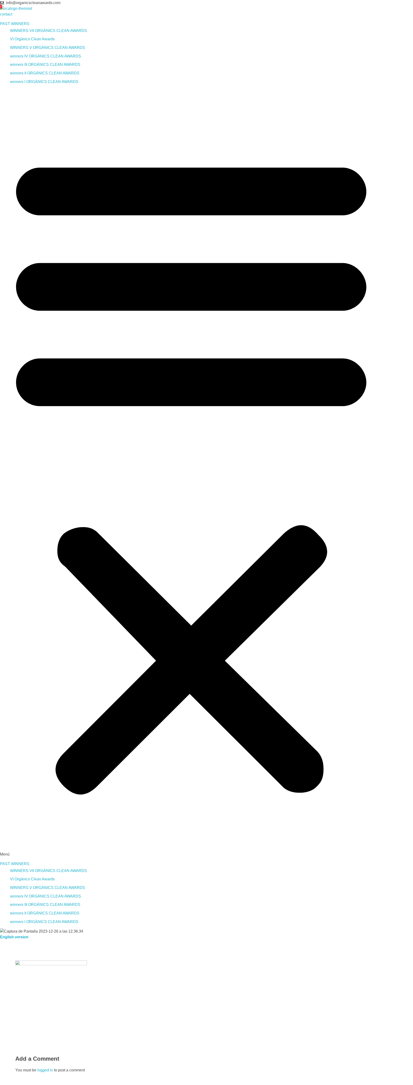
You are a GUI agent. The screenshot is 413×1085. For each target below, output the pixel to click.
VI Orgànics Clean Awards (32, 39)
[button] (191, 472)
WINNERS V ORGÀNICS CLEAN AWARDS (47, 48)
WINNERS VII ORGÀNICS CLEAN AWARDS (48, 31)
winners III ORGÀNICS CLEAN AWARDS (45, 64)
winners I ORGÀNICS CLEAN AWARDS (44, 82)
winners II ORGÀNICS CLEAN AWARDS (44, 73)
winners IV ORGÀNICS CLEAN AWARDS (45, 56)
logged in (45, 1070)
